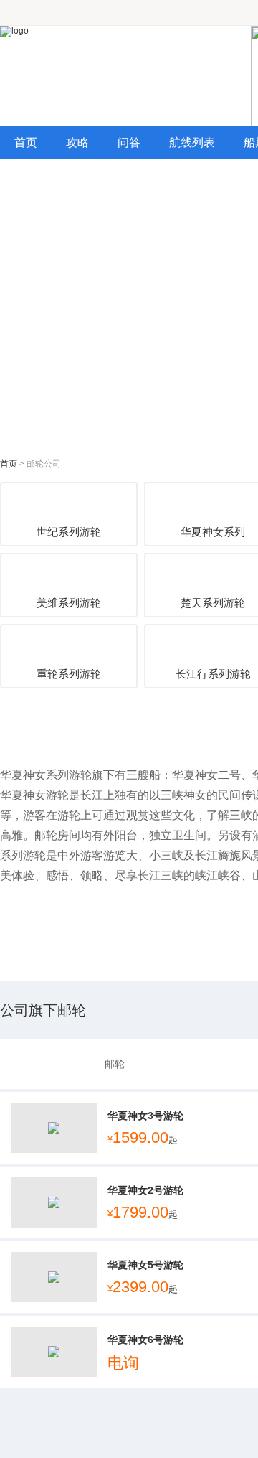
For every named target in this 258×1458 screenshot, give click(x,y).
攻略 (77, 142)
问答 (129, 142)
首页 (25, 142)
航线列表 (192, 142)
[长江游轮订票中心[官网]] (125, 76)
